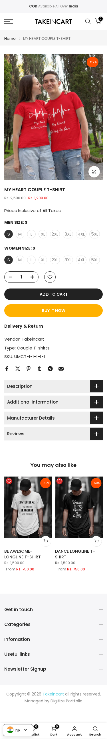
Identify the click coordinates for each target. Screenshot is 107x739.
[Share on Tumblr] (39, 368)
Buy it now (53, 310)
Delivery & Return (23, 326)
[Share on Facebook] (6, 368)
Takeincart (33, 339)
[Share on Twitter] (17, 368)
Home (10, 38)
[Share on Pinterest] (28, 368)
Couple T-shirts (33, 348)
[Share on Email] (61, 368)
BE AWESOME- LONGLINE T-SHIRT (22, 554)
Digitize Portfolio (66, 701)
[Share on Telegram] (50, 368)
